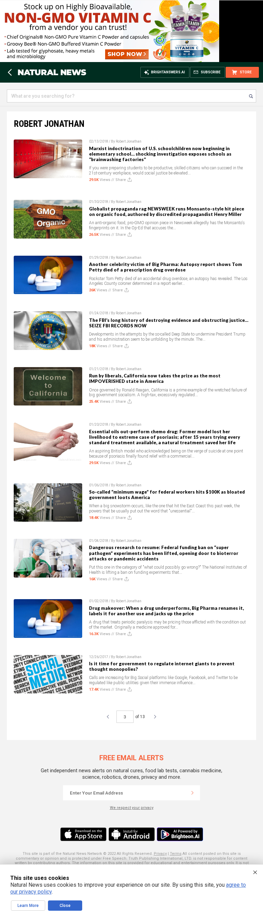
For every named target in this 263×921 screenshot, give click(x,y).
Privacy (160, 853)
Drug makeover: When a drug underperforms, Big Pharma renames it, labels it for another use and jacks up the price (166, 610)
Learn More (28, 905)
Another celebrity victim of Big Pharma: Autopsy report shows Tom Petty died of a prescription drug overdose (165, 267)
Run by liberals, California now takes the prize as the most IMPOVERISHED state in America (155, 378)
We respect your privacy (131, 807)
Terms (175, 853)
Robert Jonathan (128, 141)
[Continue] (192, 792)
